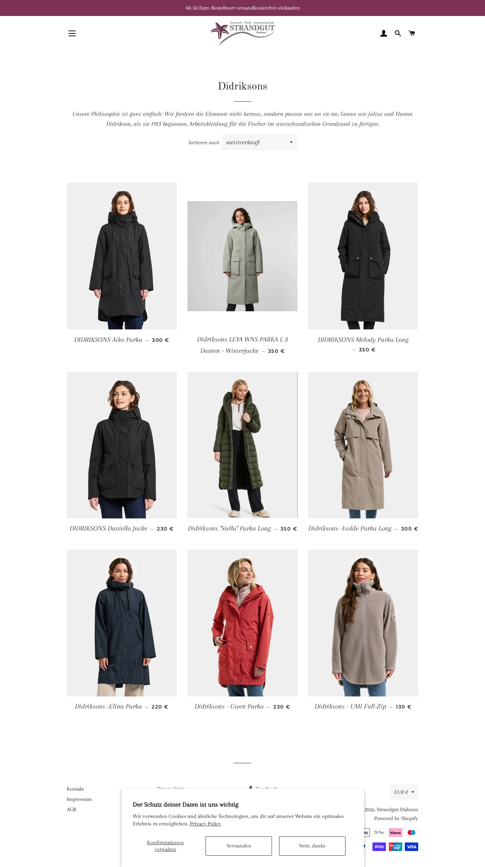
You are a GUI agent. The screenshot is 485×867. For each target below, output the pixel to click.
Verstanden (239, 845)
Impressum (79, 799)
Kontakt (75, 789)
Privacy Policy (205, 823)
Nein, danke (312, 845)
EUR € (401, 792)
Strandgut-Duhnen (397, 809)
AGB (71, 809)
